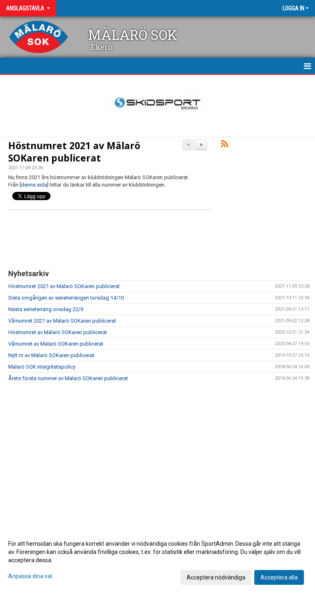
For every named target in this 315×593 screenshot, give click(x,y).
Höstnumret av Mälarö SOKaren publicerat (57, 332)
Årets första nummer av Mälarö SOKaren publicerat (68, 378)
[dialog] (157, 560)
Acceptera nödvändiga (216, 577)
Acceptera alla (279, 577)
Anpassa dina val (30, 576)
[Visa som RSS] (224, 145)
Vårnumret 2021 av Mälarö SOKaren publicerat (62, 321)
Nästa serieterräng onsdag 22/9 (45, 309)
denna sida (34, 185)
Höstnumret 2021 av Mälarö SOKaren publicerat (74, 151)
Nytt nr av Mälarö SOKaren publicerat (51, 355)
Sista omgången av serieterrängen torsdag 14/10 (66, 298)
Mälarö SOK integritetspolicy (41, 367)
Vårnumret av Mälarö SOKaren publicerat (55, 344)
